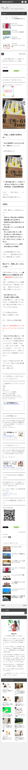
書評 (2, 54)
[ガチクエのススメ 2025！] (7, 549)
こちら (14, 84)
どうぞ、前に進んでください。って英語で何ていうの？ (7, 727)
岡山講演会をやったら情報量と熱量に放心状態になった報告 (18, 597)
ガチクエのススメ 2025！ (17, 546)
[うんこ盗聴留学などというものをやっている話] (7, 584)
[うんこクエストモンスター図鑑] (7, 577)
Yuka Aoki (6, 67)
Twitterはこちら (6, 495)
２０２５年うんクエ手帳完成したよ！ (18, 554)
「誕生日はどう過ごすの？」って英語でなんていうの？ (20, 739)
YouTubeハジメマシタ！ (16, 38)
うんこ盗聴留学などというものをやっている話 (18, 582)
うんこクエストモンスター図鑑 (18, 574)
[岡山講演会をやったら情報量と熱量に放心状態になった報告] (7, 598)
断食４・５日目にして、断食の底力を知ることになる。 (20, 727)
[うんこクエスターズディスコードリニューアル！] (7, 591)
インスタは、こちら (7, 492)
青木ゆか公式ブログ (7, 3)
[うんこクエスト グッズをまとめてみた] (7, 570)
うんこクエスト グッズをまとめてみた (18, 568)
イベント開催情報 (6, 550)
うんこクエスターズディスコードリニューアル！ (18, 590)
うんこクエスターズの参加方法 (18, 32)
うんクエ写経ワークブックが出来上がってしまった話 (18, 561)
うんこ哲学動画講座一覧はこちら (18, 18)
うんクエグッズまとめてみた (17, 25)
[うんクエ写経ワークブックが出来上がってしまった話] (7, 563)
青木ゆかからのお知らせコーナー (6, 557)
